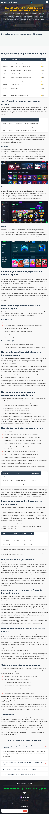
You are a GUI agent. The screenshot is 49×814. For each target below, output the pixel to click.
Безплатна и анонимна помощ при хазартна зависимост (24, 803)
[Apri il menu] (47, 2)
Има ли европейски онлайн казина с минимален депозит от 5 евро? (23, 763)
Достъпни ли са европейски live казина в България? (19, 769)
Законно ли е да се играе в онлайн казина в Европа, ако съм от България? (23, 746)
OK (24, 810)
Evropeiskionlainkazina (9, 2)
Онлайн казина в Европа (24, 783)
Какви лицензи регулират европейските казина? (19, 774)
